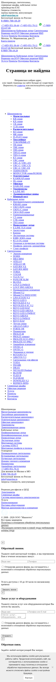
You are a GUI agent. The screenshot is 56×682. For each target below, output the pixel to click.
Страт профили (20, 248)
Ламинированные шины (13, 427)
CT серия (17, 217)
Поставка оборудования (13, 505)
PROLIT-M (18, 334)
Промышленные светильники (15, 453)
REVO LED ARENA (23, 310)
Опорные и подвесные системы (28, 243)
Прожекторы (19, 331)
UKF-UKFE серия (22, 207)
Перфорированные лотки (13, 432)
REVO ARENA (20, 316)
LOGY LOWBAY (21, 284)
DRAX (16, 367)
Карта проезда (8, 41)
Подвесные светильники (13, 458)
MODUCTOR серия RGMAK (27, 173)
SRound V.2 (18, 292)
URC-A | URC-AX (22, 163)
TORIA (16, 272)
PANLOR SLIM (20, 279)
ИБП (41, 33)
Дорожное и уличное (23, 352)
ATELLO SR (19, 264)
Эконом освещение (22, 253)
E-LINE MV (19, 191)
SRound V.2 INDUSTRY (25, 295)
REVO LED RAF (21, 308)
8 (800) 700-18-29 (10, 20)
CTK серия (18, 220)
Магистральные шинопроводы (16, 412)
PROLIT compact (21, 336)
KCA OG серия (20, 240)
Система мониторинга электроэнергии (20, 497)
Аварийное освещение (24, 344)
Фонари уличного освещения (15, 461)
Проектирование (9, 502)
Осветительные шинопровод (15, 419)
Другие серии (20, 323)
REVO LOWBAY (21, 318)
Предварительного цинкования (28, 202)
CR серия (17, 124)
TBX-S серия (19, 155)
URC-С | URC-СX (22, 165)
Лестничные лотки (10, 440)
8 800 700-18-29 (8, 474)
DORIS (16, 256)
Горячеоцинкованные (23, 215)
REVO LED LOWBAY (24, 313)
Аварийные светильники (13, 466)
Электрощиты (8, 492)
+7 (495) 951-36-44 (10, 25)
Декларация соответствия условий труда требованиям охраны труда (27, 529)
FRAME (17, 365)
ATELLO (17, 261)
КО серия (17, 132)
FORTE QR (18, 329)
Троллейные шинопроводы (14, 414)
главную (21, 85)
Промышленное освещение (26, 290)
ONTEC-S (18, 347)
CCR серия (18, 126)
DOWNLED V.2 (21, 380)
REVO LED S (20, 300)
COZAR (17, 274)
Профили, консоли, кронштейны (29, 246)
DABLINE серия (21, 186)
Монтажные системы (11, 443)
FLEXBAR (18, 378)
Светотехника (41, 30)
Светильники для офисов (25, 360)
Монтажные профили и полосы (16, 448)
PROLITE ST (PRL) (22, 341)
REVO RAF (19, 321)
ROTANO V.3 (20, 354)
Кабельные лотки (24, 30)
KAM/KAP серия (21, 178)
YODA (16, 362)
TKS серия (18, 222)
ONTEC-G (18, 349)
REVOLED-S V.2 (21, 303)
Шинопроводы (8, 30)
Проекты (13, 36)
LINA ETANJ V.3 (21, 297)
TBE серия (18, 147)
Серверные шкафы (16, 386)
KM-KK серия (20, 204)
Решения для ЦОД (10, 33)
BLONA (17, 282)
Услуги (4, 36)
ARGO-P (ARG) (21, 326)
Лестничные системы (23, 235)
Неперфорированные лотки (14, 435)
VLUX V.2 (18, 277)
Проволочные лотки (11, 438)
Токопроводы (7, 425)
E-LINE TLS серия (22, 227)
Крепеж (17, 233)
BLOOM (17, 373)
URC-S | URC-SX (21, 168)
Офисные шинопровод (12, 422)
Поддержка (23, 36)
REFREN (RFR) (21, 383)
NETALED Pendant (22, 370)
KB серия (17, 119)
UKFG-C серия (20, 209)
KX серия (18, 121)
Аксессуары (19, 230)
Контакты (34, 36)
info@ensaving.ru (9, 479)
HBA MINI (18, 259)
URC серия (18, 160)
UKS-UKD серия (21, 212)
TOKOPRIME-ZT (21, 142)
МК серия (18, 134)
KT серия (17, 157)
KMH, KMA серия (22, 238)
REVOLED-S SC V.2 (23, 305)
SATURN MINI (20, 269)
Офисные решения (29, 33)
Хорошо (29, 678)
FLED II (17, 375)
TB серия (17, 145)
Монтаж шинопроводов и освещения (19, 507)
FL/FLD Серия (20, 137)
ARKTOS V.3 (19, 357)
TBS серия (18, 150)
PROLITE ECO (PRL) (23, 339)
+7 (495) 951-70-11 (28, 25)
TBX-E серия (19, 152)
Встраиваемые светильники (15, 456)
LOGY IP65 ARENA (23, 287)
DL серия (17, 181)
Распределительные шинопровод (17, 417)
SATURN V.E (19, 266)
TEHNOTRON (20, 170)
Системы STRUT (9, 445)
